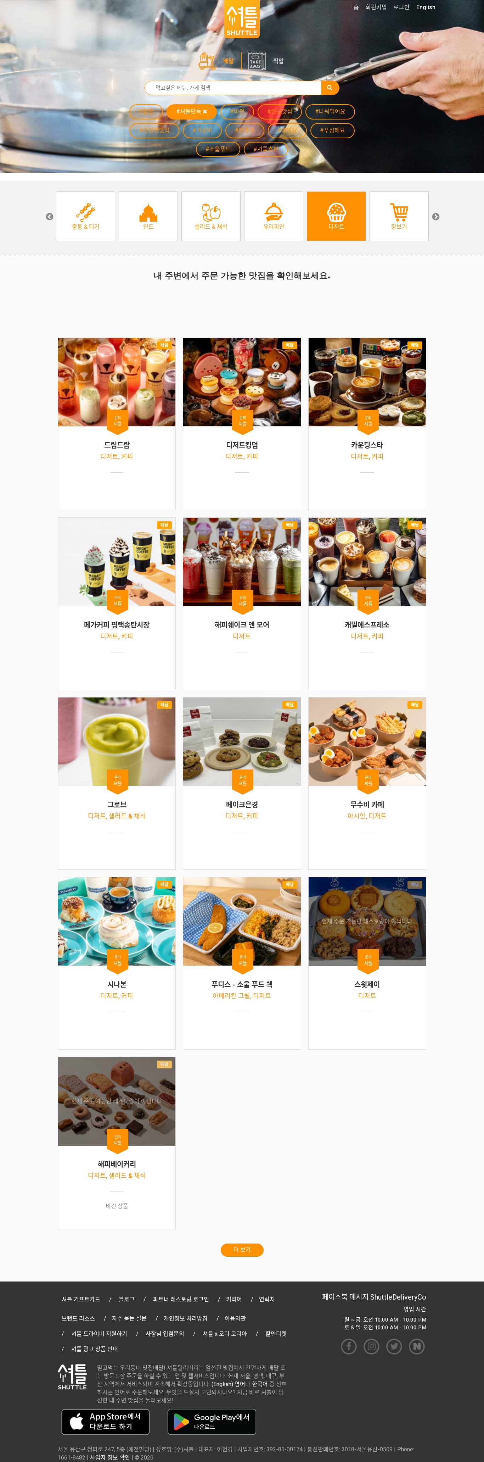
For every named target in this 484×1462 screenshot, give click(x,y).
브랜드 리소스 (78, 1318)
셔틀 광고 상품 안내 (94, 1349)
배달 (228, 61)
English (425, 7)
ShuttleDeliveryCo (398, 1297)
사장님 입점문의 (165, 1333)
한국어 (260, 1384)
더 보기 (242, 1249)
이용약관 (235, 1318)
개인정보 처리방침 (186, 1318)
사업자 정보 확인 (110, 1457)
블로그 (127, 1299)
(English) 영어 (228, 1384)
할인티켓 (276, 1333)
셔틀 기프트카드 (81, 1299)
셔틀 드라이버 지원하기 (99, 1333)
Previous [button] (48, 216)
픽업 (278, 61)
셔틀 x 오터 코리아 (225, 1333)
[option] (85, 216)
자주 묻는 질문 (129, 1318)
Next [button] (435, 216)
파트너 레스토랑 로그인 (181, 1299)
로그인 (402, 7)
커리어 (234, 1299)
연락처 (267, 1299)
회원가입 (376, 7)
